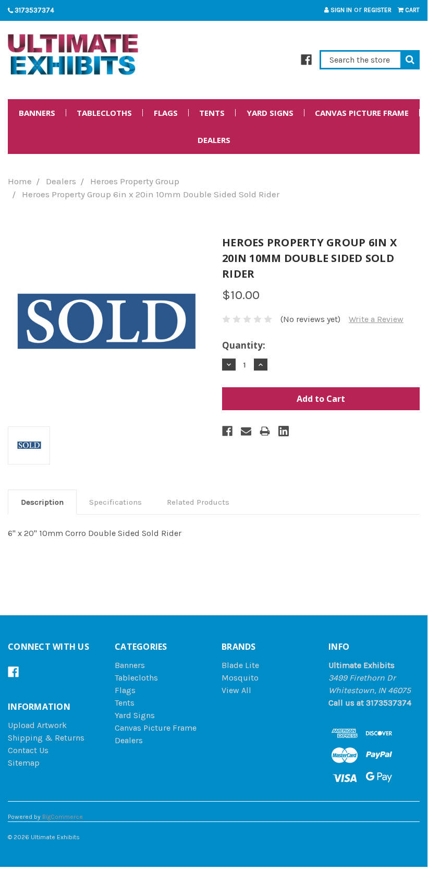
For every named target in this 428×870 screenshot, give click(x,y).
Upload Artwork (37, 725)
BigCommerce (62, 816)
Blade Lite (240, 665)
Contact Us (28, 750)
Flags (166, 113)
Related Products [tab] (198, 502)
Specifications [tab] (115, 502)
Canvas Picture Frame (362, 113)
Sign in (340, 10)
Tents (212, 113)
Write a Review (376, 319)
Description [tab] (42, 502)
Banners (37, 113)
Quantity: (243, 345)
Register (378, 10)
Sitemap (24, 763)
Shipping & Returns (46, 738)
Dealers (214, 140)
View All (236, 690)
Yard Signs (270, 113)
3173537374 (33, 10)
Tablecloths (104, 113)
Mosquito (240, 678)
